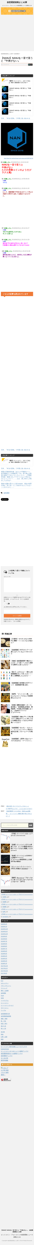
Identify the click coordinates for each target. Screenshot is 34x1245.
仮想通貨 (6, 493)
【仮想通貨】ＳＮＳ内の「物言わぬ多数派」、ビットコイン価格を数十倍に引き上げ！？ (19, 813)
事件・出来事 (5, 990)
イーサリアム (5, 1000)
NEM (2, 998)
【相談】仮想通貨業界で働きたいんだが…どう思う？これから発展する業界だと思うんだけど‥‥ (22, 662)
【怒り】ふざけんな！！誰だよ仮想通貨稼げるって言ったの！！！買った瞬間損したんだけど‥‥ (22, 673)
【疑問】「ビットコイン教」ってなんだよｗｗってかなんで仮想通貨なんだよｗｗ (22, 696)
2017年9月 (4, 973)
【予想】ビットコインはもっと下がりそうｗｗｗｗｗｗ (17, 894)
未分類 (3, 1032)
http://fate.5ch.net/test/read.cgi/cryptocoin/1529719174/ (18, 158)
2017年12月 (4, 966)
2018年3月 (4, 958)
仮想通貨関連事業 (6, 1016)
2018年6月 (4, 951)
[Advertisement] (17, 32)
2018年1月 (4, 963)
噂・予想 (3, 1021)
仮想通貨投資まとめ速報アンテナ (12, 1053)
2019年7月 (4, 941)
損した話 (3, 1028)
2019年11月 (4, 931)
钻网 (4, 911)
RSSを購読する (7, 1064)
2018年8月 (4, 946)
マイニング (4, 988)
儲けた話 (3, 1026)
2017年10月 (4, 971)
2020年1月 (4, 926)
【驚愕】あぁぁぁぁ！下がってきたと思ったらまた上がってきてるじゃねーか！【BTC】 (22, 879)
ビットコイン (5, 1003)
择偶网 (4, 902)
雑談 (2, 1039)
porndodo (5, 916)
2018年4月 (4, 956)
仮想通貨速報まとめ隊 (17, 2)
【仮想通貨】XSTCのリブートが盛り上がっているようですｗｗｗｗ (22, 651)
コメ (30, 64)
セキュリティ (5, 983)
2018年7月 (4, 948)
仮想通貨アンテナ (7, 1056)
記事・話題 (4, 1037)
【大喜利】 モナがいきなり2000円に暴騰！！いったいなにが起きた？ (22, 640)
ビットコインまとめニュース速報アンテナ (14, 1051)
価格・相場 (4, 1018)
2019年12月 (4, 929)
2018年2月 (4, 961)
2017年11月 (4, 968)
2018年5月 (4, 953)
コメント (7, 576)
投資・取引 (4, 1023)
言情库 (4, 897)
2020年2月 (4, 924)
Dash (2, 995)
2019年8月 (4, 939)
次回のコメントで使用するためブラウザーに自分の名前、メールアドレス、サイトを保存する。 (17, 599)
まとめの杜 (4, 1058)
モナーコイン (5, 1008)
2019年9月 (4, 936)
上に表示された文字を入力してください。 (16, 607)
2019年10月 (4, 934)
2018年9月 (4, 944)
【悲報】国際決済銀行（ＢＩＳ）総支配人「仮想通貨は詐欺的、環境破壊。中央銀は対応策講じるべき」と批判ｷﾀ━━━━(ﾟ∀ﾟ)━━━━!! (22, 708)
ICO (2, 981)
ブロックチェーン (6, 985)
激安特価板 (4, 1060)
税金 (2, 1034)
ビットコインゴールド (7, 1005)
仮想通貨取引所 (5, 1013)
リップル (3, 1010)
